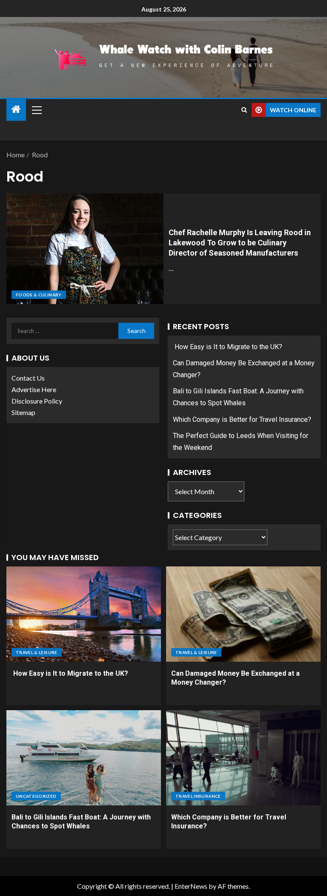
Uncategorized (36, 796)
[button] (36, 109)
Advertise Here (33, 389)
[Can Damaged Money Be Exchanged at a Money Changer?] (243, 614)
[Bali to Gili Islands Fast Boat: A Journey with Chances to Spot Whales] (83, 757)
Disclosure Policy (36, 401)
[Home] (16, 109)
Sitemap (23, 412)
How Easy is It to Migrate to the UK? (227, 347)
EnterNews (191, 886)
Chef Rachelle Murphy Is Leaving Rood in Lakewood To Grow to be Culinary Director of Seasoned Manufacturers (240, 242)
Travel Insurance (198, 796)
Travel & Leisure (36, 652)
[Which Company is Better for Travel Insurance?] (243, 757)
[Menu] (36, 109)
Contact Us (28, 378)
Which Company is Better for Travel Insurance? (242, 419)
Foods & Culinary (39, 294)
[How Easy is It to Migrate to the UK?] (83, 614)
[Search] (244, 110)
